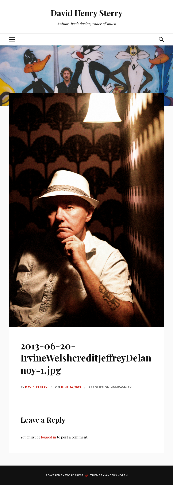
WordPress (74, 475)
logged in (48, 437)
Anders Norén (116, 475)
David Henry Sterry (87, 12)
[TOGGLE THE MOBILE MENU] (12, 39)
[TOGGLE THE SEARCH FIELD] (161, 39)
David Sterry (36, 387)
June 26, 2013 (71, 387)
